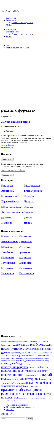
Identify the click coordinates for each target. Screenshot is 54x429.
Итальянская (26, 273)
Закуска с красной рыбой (15, 121)
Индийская (25, 262)
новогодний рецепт (14, 370)
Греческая (24, 252)
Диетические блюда (12, 212)
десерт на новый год (29, 355)
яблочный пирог (8, 400)
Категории (11, 18)
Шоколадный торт (24, 344)
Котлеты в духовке (7, 341)
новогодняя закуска (32, 375)
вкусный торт (14, 355)
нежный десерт (23, 360)
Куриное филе (18, 341)
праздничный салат (31, 386)
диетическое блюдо (8, 358)
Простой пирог (6, 345)
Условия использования (17, 405)
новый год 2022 (47, 379)
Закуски (10, 131)
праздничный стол (16, 389)
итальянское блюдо (22, 358)
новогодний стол (12, 374)
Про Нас (10, 409)
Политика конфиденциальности (20, 407)
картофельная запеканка (35, 358)
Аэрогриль (7, 190)
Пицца (28, 222)
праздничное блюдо (38, 382)
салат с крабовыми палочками (32, 398)
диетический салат (43, 355)
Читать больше (7, 145)
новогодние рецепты (14, 367)
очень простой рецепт (11, 383)
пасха (23, 383)
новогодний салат (37, 370)
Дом (8, 45)
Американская (9, 241)
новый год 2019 (12, 379)
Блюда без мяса (33, 190)
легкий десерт (10, 360)
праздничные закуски (12, 385)
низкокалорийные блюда (40, 361)
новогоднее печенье (31, 364)
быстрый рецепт (11, 353)
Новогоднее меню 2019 (32, 341)
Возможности (12, 20)
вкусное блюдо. (26, 352)
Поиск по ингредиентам (22, 22)
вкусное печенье (39, 352)
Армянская (25, 241)
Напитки (6, 222)
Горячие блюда (10, 201)
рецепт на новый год (25, 393)
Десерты (29, 201)
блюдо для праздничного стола (26, 346)
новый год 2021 (29, 379)
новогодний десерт (38, 367)
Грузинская (8, 262)
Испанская (7, 273)
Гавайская (7, 252)
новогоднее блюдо (12, 363)
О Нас (9, 25)
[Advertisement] (27, 78)
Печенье (45, 341)
